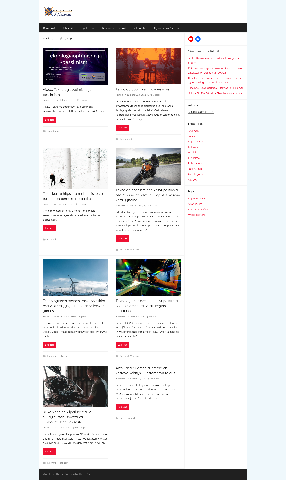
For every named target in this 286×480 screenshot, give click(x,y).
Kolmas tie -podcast (114, 28)
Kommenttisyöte (198, 209)
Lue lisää (49, 119)
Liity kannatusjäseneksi (166, 28)
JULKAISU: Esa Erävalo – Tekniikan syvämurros (215, 93)
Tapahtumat (87, 28)
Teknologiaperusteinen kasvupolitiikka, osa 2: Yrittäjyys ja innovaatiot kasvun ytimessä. (74, 305)
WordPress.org (197, 214)
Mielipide (134, 356)
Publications (195, 163)
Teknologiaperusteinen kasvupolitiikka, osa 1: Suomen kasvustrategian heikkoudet (147, 305)
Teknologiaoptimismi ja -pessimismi (144, 89)
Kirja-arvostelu (196, 141)
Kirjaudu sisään (197, 198)
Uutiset (192, 179)
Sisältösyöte (195, 203)
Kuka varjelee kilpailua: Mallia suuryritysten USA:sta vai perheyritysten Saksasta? (67, 417)
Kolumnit (51, 239)
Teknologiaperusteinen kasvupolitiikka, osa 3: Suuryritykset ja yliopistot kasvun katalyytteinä (148, 195)
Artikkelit (193, 130)
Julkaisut (67, 28)
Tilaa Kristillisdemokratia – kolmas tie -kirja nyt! (215, 87)
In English (139, 28)
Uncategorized (127, 418)
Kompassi (49, 28)
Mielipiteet (135, 249)
